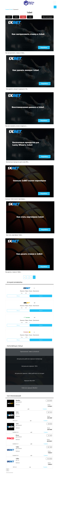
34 (29, 293)
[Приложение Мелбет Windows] (38, 308)
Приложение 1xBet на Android (29, 351)
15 (29, 322)
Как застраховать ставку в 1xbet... (15, 53)
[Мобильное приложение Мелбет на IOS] (34, 308)
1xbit (29, 17)
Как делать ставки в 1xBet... (13, 272)
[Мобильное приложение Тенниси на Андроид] (37, 337)
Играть (41, 296)
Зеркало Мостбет (29, 380)
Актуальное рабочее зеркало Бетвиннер (29, 359)
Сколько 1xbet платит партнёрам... (15, 199)
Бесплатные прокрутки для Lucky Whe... (17, 162)
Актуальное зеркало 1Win (30, 366)
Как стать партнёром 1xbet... (14, 235)
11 (29, 337)
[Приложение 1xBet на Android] (36, 293)
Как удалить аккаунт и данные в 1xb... (17, 89)
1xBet (17, 447)
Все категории (47, 17)
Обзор (18, 296)
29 (29, 307)
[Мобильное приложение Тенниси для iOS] (34, 337)
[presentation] (7, 469)
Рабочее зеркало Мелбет (29, 388)
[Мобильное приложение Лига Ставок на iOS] (34, 322)
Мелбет (18, 400)
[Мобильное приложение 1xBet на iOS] (34, 293)
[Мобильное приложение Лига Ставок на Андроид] (37, 322)
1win (17, 412)
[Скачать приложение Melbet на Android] (36, 308)
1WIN (16, 17)
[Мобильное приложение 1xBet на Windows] (38, 293)
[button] (6, 472)
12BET (9, 17)
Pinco (17, 435)
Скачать (45, 409)
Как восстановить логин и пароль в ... (16, 126)
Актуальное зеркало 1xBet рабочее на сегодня (29, 373)
